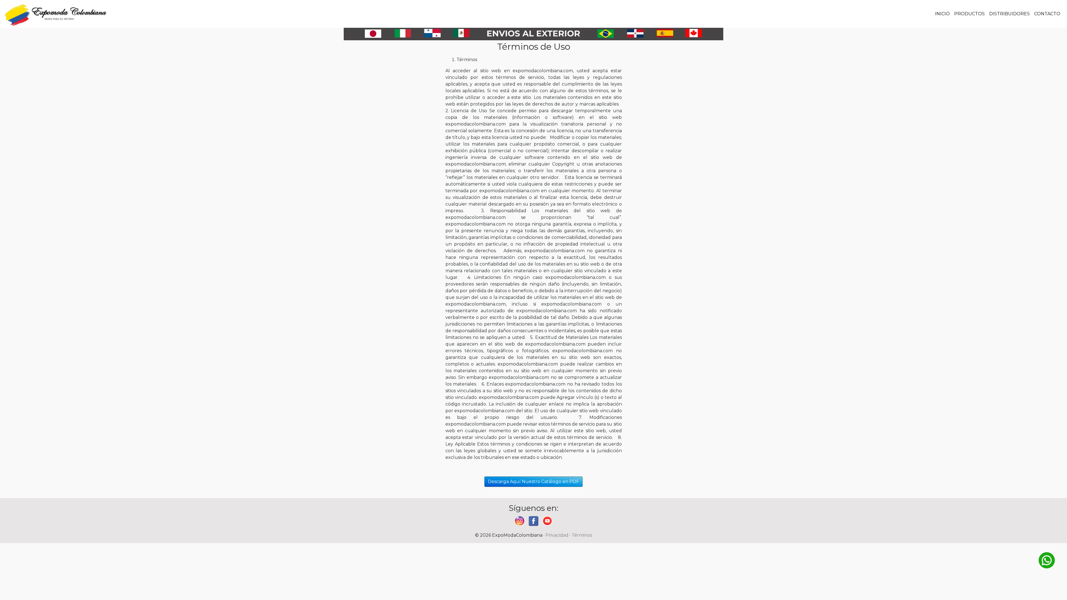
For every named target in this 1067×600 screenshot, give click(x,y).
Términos (582, 535)
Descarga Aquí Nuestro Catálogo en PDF (533, 481)
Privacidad (557, 535)
